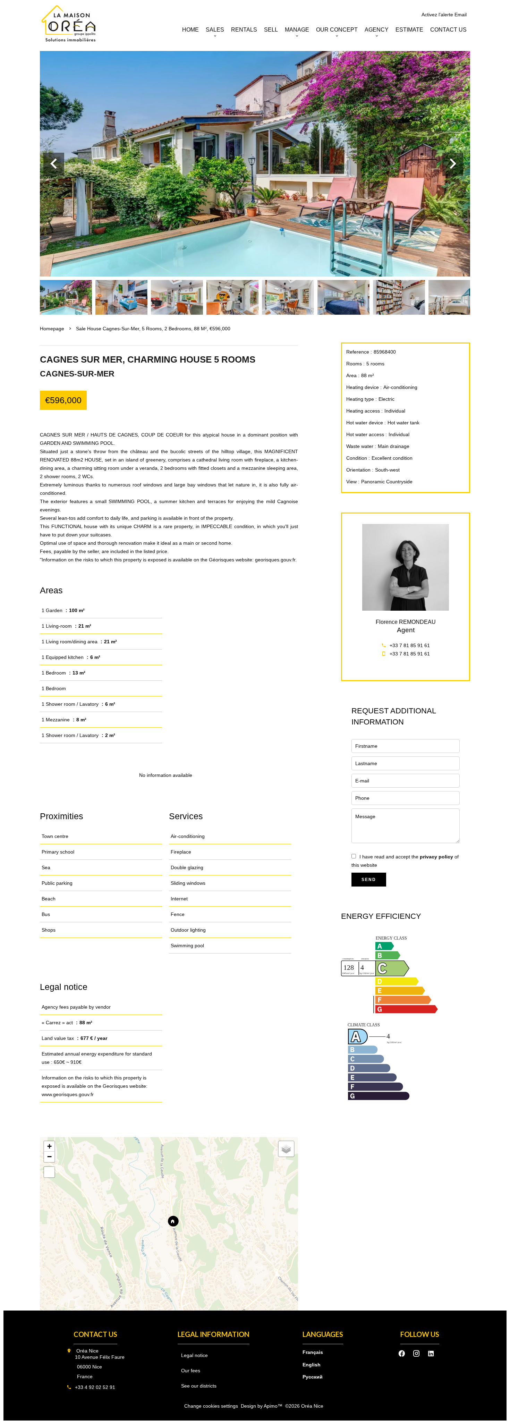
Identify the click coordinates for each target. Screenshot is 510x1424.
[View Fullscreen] (49, 1172)
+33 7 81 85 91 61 (410, 645)
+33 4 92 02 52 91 (95, 1387)
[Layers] (286, 1148)
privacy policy (436, 856)
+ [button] (49, 1146)
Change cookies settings (211, 1406)
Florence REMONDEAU (406, 622)
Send (369, 879)
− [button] (49, 1156)
